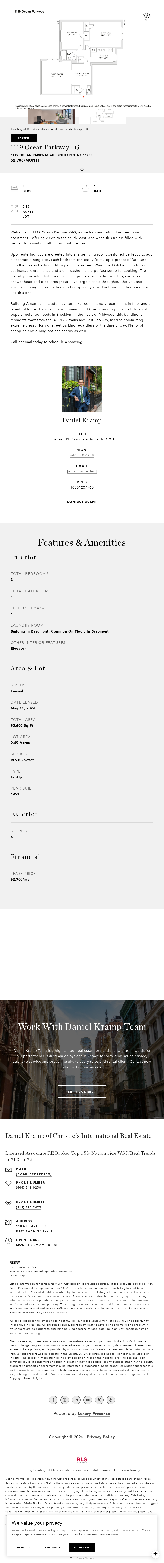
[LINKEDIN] (76, 1400)
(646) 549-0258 (28, 1187)
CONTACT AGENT (82, 501)
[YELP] (111, 1400)
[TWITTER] (99, 1400)
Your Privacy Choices (82, 1558)
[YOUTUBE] (87, 1400)
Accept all (81, 1547)
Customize (53, 1547)
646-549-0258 (82, 455)
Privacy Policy (101, 1437)
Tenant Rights (19, 1275)
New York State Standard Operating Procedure (41, 1271)
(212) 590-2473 (28, 1207)
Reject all (24, 1547)
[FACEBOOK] (53, 1400)
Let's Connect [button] (82, 1091)
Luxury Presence (94, 1413)
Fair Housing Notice (23, 1267)
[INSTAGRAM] (64, 1400)
